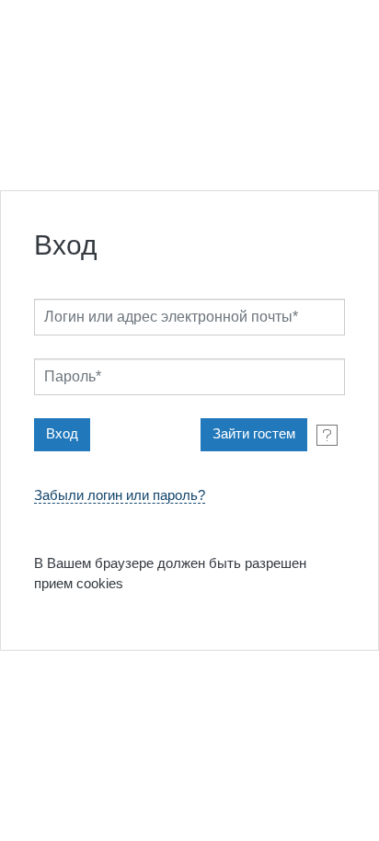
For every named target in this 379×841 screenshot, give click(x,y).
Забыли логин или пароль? (119, 495)
